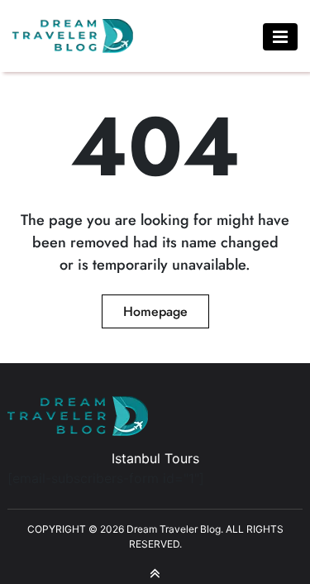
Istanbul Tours (155, 458)
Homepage (155, 311)
